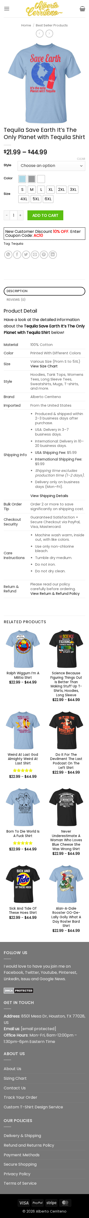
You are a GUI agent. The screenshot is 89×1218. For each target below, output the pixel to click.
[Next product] (40, 33)
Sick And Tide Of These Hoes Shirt (23, 910)
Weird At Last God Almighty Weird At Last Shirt (23, 759)
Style (7, 165)
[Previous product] (49, 33)
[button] (7, 8)
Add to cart (45, 215)
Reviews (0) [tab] (16, 300)
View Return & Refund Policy (55, 593)
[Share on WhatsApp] (8, 255)
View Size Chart (44, 366)
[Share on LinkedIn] (53, 255)
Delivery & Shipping (22, 1135)
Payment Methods (22, 1155)
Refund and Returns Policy (29, 1145)
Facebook (13, 972)
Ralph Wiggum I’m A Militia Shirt (23, 675)
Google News (52, 979)
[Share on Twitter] (26, 255)
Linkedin (11, 979)
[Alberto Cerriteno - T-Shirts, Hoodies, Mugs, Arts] (44, 8)
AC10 (38, 235)
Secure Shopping (20, 1164)
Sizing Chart (15, 1078)
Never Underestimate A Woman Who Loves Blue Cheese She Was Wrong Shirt (66, 840)
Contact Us (15, 1088)
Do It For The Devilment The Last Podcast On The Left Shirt (66, 761)
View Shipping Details (49, 495)
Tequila (17, 243)
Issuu (25, 979)
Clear (81, 158)
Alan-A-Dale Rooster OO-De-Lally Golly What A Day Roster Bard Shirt (66, 917)
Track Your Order (20, 1097)
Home (26, 25)
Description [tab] (17, 291)
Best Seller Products (52, 25)
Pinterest (67, 972)
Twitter (32, 972)
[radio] (22, 179)
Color (8, 178)
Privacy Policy (17, 1174)
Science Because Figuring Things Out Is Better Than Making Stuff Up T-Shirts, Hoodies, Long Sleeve (66, 684)
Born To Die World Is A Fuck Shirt (23, 833)
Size (7, 194)
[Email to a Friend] (35, 255)
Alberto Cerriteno (51, 1211)
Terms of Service (20, 1183)
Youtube (49, 972)
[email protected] (38, 1029)
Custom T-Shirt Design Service (33, 1107)
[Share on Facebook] (17, 255)
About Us (12, 1069)
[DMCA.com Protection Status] (19, 990)
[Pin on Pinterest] (44, 255)
